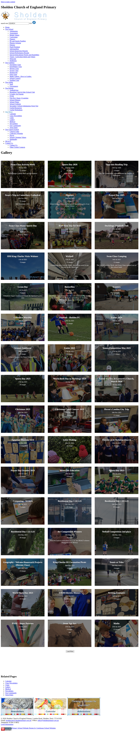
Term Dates (14, 127)
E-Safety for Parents (17, 94)
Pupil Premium (15, 47)
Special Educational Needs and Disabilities (24, 55)
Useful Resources (16, 108)
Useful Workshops (16, 110)
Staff (11, 84)
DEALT (8, 141)
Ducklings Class (15, 65)
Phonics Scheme (15, 43)
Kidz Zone (13, 74)
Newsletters (14, 124)
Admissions (14, 31)
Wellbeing (13, 61)
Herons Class (14, 68)
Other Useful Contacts (17, 147)
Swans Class (14, 70)
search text (4, 23)
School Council (15, 78)
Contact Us (9, 143)
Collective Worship (16, 133)
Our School (9, 29)
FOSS (12, 96)
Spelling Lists (14, 80)
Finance (12, 39)
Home (7, 27)
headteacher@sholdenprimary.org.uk (18, 720)
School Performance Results (19, 53)
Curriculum (14, 37)
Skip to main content (8, 2)
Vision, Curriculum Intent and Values (22, 57)
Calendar (13, 114)
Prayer (12, 135)
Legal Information (7, 724)
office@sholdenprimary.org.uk (48, 720)
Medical (12, 122)
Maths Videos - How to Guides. (21, 76)
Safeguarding (14, 49)
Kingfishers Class (16, 67)
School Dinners (15, 100)
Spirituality (13, 139)
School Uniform (15, 104)
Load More (70, 651)
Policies (12, 45)
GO (30, 23)
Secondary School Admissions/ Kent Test (24, 106)
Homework (14, 72)
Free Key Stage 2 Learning (19, 98)
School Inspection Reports (19, 51)
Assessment (14, 33)
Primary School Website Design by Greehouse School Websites (34, 728)
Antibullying (14, 90)
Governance (14, 86)
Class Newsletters (16, 116)
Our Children (9, 63)
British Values (14, 35)
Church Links (14, 131)
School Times (14, 102)
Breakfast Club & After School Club (22, 92)
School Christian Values (18, 137)
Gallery (12, 120)
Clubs (12, 118)
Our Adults (9, 82)
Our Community (15, 126)
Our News (8, 112)
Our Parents (9, 88)
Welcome (13, 59)
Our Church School (12, 129)
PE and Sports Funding (18, 41)
